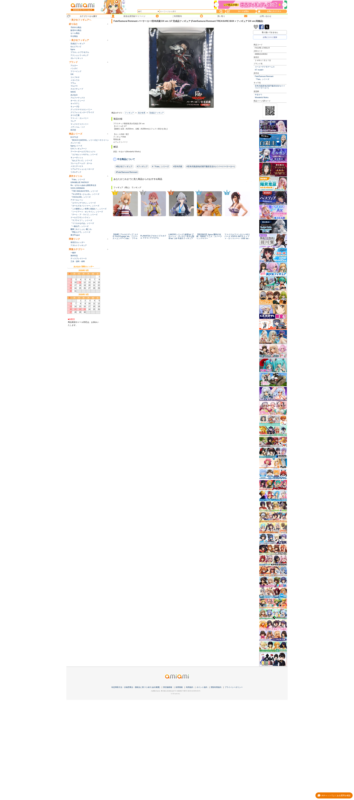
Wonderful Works (262, 97)
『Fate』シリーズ (262, 79)
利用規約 (189, 687)
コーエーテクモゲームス (265, 67)
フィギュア (129, 113)
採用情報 (179, 687)
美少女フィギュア (80, 40)
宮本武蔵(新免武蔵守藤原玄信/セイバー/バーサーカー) (270, 87)
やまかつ (258, 95)
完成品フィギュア (156, 113)
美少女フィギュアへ (81, 20)
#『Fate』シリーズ (160, 166)
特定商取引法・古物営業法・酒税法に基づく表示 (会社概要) (135, 687)
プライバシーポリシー (234, 687)
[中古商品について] (181, 159)
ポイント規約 (201, 687)
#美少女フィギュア (124, 166)
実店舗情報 (167, 687)
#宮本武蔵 (177, 166)
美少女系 (141, 113)
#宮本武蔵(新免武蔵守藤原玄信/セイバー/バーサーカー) (211, 166)
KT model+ (259, 70)
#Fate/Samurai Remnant (126, 172)
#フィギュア (142, 166)
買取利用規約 (216, 687)
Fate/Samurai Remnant (264, 76)
